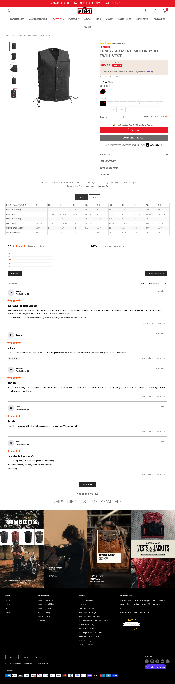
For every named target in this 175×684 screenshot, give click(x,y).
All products (17, 36)
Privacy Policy (85, 641)
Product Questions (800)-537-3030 (94, 620)
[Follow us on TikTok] (168, 661)
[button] (165, 11)
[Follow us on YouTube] (162, 661)
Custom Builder (17, 19)
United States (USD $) (29, 657)
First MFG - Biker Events (89, 637)
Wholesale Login (45, 612)
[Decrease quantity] (111, 117)
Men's (98, 19)
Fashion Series (124, 19)
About (8, 616)
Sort (142, 283)
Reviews (87, 27)
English (9, 657)
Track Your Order (86, 604)
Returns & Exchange (87, 612)
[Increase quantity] (123, 117)
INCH (81, 197)
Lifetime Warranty (86, 624)
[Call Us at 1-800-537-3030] (146, 11)
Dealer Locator (44, 616)
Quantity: (104, 117)
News (7, 612)
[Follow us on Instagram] (152, 661)
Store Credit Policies (87, 628)
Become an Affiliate (46, 604)
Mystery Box (74, 19)
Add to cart (135, 130)
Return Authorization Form (90, 616)
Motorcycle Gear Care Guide (91, 632)
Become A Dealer (45, 608)
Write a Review (159, 274)
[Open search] (9, 10)
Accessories (159, 19)
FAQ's (7, 604)
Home (7, 36)
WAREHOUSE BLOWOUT (38, 19)
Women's (109, 19)
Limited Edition (142, 19)
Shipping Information (88, 608)
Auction (87, 19)
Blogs (7, 608)
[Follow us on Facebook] (147, 661)
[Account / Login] (155, 10)
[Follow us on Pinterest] (157, 661)
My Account (43, 620)
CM (94, 197)
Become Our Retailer (46, 600)
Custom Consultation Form (90, 600)
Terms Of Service (86, 645)
